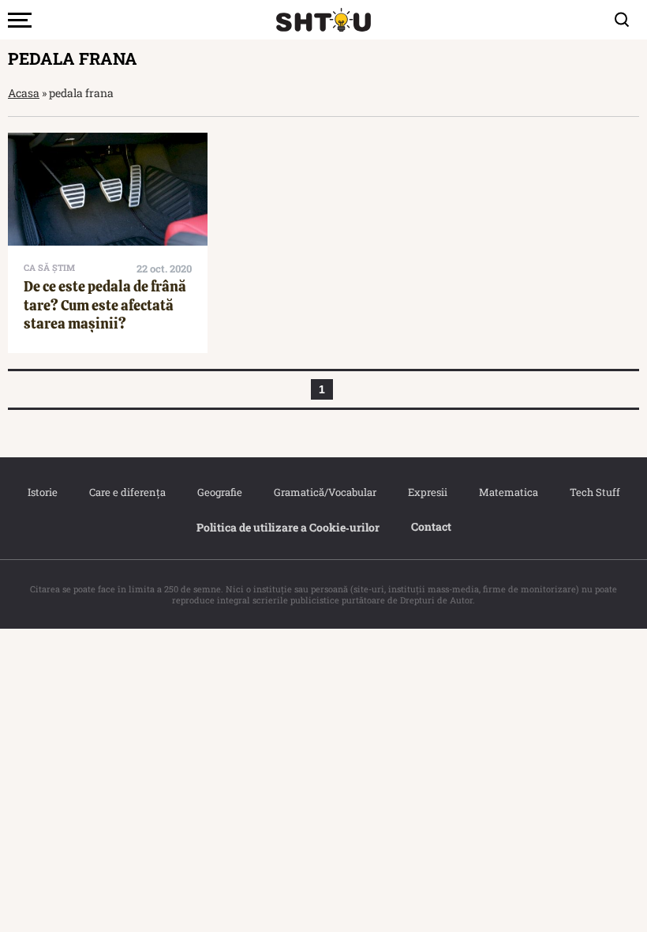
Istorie (43, 492)
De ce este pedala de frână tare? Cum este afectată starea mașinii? (105, 305)
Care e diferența (127, 492)
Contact (431, 526)
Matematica (508, 492)
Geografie (219, 492)
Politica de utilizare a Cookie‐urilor (288, 527)
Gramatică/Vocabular (325, 492)
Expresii (427, 492)
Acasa (23, 92)
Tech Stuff (595, 492)
